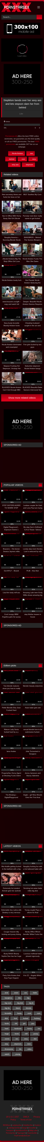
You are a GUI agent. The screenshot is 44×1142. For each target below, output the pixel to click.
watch (7, 1054)
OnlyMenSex (28, 1125)
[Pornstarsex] (18, 7)
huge (7, 1034)
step (6, 1044)
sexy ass (15, 165)
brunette (8, 1013)
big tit (31, 1003)
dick (6, 1018)
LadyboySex (17, 1125)
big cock (8, 1003)
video (29, 1049)
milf (26, 1034)
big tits (7, 1008)
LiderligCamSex (14, 1128)
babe (35, 993)
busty (19, 1013)
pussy (35, 1034)
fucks (7, 1023)
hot (39, 1028)
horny (29, 1028)
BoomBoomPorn (21, 1130)
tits (20, 1049)
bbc (19, 998)
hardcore (17, 1028)
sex (17, 1039)
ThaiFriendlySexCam (22, 1136)
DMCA (26, 1117)
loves (17, 1034)
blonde (28, 1008)
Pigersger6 (21, 1133)
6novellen (32, 1128)
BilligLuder (33, 1130)
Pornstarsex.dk (11, 136)
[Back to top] (36, 1134)
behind (11, 159)
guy (32, 1023)
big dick (20, 1003)
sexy (34, 159)
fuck (15, 1018)
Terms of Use (26, 1120)
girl (24, 1023)
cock (29, 1013)
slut (35, 1039)
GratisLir (37, 1125)
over (23, 159)
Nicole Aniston (17, 153)
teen (29, 1044)
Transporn (10, 1130)
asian (16, 993)
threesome (9, 1049)
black (18, 1008)
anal (6, 993)
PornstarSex (11, 1133)
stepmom (29, 165)
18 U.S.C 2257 (12, 1117)
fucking (37, 1018)
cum (38, 1013)
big (28, 998)
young (17, 1054)
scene (7, 1039)
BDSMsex (7, 1125)
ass (31, 153)
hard (6, 1028)
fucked (25, 1018)
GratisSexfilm (32, 1133)
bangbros (8, 998)
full (16, 1023)
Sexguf (24, 1128)
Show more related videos (22, 398)
